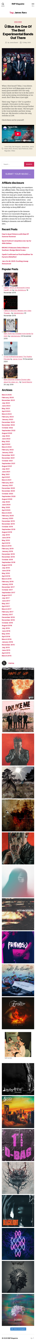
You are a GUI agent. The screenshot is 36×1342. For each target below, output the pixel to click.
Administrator (19, 313)
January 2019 (7, 551)
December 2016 (8, 617)
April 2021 (6, 477)
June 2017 (6, 601)
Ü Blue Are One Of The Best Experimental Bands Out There (18, 32)
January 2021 (7, 485)
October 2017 (7, 590)
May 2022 (6, 441)
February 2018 (7, 582)
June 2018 (6, 571)
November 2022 (8, 425)
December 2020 (8, 488)
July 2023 (6, 403)
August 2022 (7, 433)
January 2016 (7, 642)
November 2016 (8, 620)
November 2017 (8, 587)
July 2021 (6, 469)
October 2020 (7, 494)
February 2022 (8, 450)
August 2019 (7, 532)
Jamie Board (14, 42)
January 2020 (7, 518)
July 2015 (6, 647)
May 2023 (6, 408)
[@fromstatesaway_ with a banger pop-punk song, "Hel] (18, 1046)
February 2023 (8, 417)
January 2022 (7, 452)
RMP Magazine (18, 4)
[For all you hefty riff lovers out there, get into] (18, 684)
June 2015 (6, 650)
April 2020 (6, 510)
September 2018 (8, 562)
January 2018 (7, 584)
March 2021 (6, 480)
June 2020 (6, 505)
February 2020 (8, 516)
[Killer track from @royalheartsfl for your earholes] (18, 1079)
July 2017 (6, 598)
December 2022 (8, 422)
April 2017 (6, 606)
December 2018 (8, 554)
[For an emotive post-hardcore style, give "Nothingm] (18, 914)
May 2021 (6, 474)
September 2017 (8, 592)
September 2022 (8, 430)
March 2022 (6, 447)
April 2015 (6, 653)
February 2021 (7, 483)
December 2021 (8, 455)
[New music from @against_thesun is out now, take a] (18, 782)
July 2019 (6, 535)
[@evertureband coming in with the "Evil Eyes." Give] (18, 1013)
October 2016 (7, 623)
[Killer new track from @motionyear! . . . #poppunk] (18, 1310)
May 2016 (6, 634)
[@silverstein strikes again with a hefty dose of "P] (18, 881)
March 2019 (6, 546)
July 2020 (6, 502)
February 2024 (8, 397)
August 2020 (7, 499)
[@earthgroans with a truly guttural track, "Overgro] (18, 815)
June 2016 (6, 631)
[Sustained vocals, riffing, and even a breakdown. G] (18, 1112)
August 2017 (7, 595)
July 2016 (6, 628)
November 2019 (8, 524)
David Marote (27, 382)
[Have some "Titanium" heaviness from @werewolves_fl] (18, 1277)
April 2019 (6, 543)
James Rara (25, 147)
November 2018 (8, 557)
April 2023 (6, 411)
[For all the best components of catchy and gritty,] (18, 717)
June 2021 (6, 472)
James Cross (17, 359)
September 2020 (9, 496)
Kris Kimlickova (20, 290)
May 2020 (6, 507)
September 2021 (8, 463)
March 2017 (6, 609)
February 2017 (7, 612)
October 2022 (7, 428)
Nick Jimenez (13, 149)
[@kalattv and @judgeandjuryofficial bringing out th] (18, 749)
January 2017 (7, 614)
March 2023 (7, 414)
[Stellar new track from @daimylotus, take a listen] (18, 1145)
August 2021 (7, 466)
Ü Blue (13, 151)
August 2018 (7, 565)
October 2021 (7, 461)
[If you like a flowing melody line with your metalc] (18, 1244)
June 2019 (6, 538)
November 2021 (8, 458)
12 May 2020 (26, 42)
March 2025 (7, 395)
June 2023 (6, 406)
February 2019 (7, 549)
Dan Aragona (16, 147)
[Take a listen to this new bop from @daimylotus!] (18, 947)
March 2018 (6, 579)
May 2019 (6, 540)
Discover (18, 22)
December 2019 (8, 521)
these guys (20, 88)
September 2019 (8, 529)
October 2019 (7, 527)
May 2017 (6, 603)
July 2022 (6, 436)
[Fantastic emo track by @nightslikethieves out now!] (18, 980)
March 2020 (7, 513)
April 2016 (6, 636)
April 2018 (6, 576)
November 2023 (8, 400)
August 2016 (7, 625)
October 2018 (7, 560)
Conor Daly (7, 147)
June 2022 (6, 439)
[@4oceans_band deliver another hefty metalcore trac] (18, 1178)
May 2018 (6, 573)
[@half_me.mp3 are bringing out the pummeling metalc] (18, 1211)
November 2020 (8, 491)
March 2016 (6, 639)
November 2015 (8, 645)
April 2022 (6, 444)
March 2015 (6, 656)
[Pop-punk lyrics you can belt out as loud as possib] (18, 848)
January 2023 (7, 419)
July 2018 (6, 568)
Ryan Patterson (23, 149)
